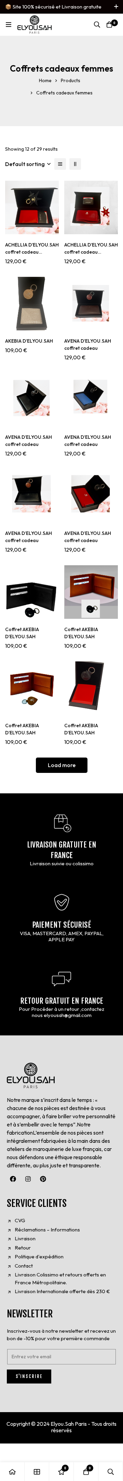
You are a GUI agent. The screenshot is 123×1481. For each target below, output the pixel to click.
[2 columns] (75, 164)
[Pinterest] (43, 1179)
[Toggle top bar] (116, 7)
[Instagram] (28, 1179)
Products (70, 80)
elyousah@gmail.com (68, 1015)
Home (45, 80)
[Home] (12, 1471)
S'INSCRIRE (29, 1376)
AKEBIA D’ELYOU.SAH (29, 341)
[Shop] (37, 1471)
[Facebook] (13, 1179)
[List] (60, 164)
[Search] (97, 24)
